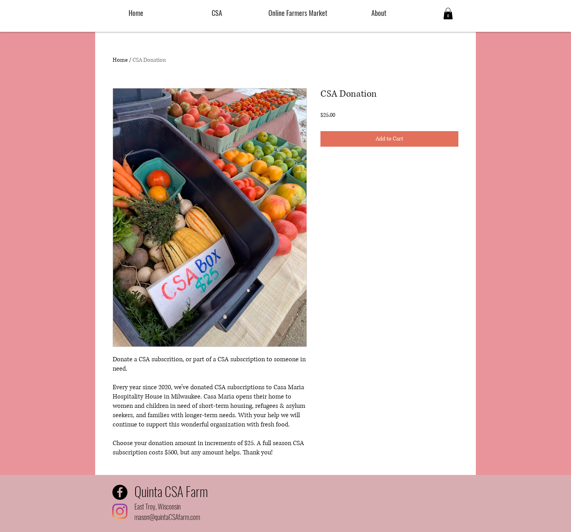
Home (120, 60)
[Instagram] (119, 511)
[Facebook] (119, 492)
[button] (448, 13)
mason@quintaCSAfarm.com (167, 517)
